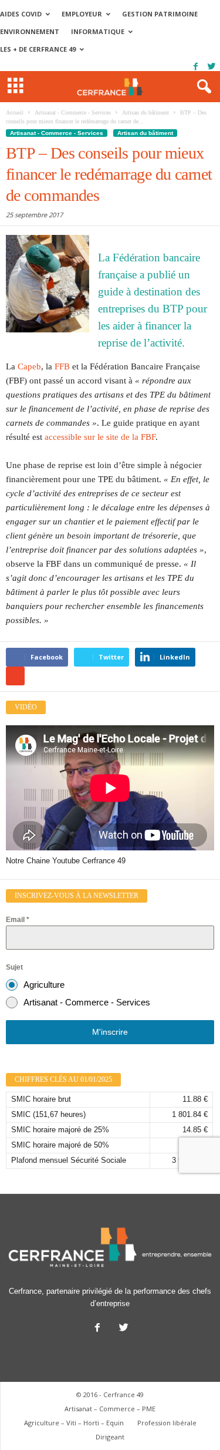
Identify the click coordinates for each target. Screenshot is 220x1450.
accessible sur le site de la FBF (100, 437)
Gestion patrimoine (160, 13)
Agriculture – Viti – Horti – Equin (74, 1422)
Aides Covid (21, 13)
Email (17, 920)
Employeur (82, 13)
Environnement (29, 31)
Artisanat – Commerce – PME (110, 1408)
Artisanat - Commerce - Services (56, 133)
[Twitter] (211, 66)
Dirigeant (110, 1436)
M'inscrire (110, 1032)
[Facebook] (195, 66)
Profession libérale (167, 1422)
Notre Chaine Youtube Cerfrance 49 (66, 860)
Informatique (97, 31)
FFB (62, 366)
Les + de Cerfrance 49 (38, 49)
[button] (202, 87)
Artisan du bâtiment (145, 133)
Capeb (29, 366)
